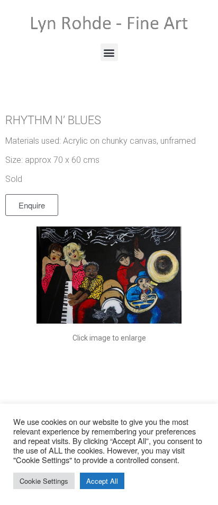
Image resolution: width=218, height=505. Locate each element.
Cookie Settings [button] (44, 481)
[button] (109, 52)
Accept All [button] (102, 481)
